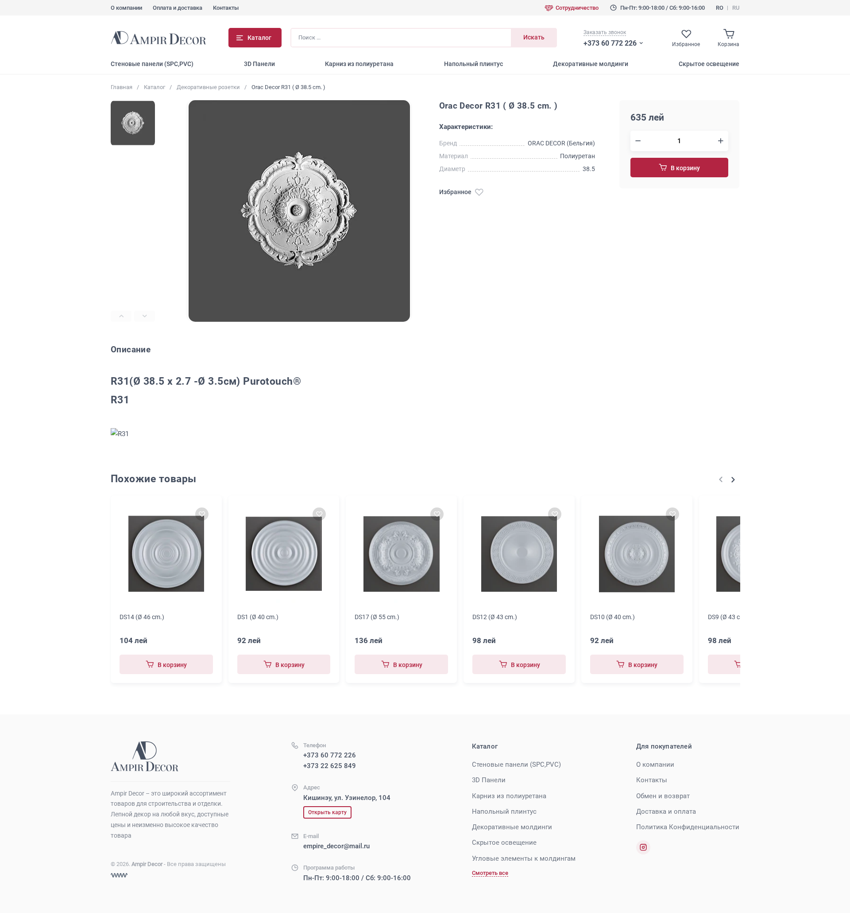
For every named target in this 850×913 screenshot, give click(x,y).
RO (719, 7)
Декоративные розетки (208, 87)
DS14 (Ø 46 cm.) (142, 616)
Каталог (154, 87)
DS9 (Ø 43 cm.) (728, 616)
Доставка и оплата (666, 811)
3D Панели (259, 63)
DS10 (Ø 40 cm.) (612, 616)
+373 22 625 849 (329, 766)
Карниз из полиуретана (359, 63)
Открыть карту (327, 812)
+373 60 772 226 (610, 43)
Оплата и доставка (177, 7)
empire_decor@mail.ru (336, 846)
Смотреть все (490, 873)
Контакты (226, 7)
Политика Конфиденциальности (687, 827)
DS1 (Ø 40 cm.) (257, 616)
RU (735, 7)
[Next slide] (144, 316)
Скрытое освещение (709, 63)
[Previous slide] (121, 316)
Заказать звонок (604, 32)
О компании (126, 7)
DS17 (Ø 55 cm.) (377, 616)
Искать (534, 37)
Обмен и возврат (663, 796)
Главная (121, 87)
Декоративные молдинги (590, 63)
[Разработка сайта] (119, 875)
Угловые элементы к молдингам (524, 858)
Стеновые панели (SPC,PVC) (152, 63)
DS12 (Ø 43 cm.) (494, 616)
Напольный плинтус (473, 63)
